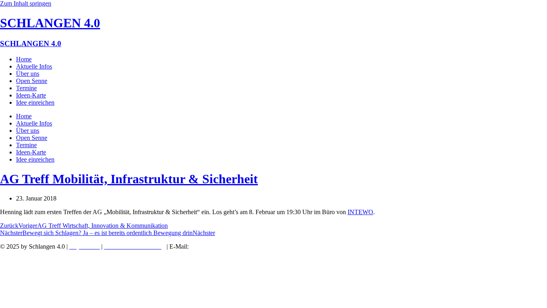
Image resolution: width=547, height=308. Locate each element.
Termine (26, 88)
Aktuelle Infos (34, 66)
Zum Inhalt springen (25, 3)
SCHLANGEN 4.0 (50, 23)
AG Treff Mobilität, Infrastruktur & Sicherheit (129, 179)
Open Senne (31, 80)
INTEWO (360, 212)
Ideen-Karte (31, 95)
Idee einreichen (35, 102)
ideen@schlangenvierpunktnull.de (236, 246)
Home (24, 59)
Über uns (27, 73)
